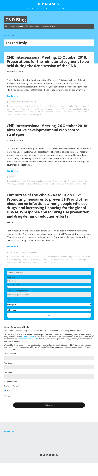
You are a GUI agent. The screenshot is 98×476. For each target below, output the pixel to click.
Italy (28, 109)
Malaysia (48, 109)
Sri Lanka (61, 184)
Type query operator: (15, 284)
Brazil (36, 106)
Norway (10, 111)
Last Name (8, 372)
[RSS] (58, 3)
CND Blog (15, 19)
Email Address (10, 354)
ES (41, 9)
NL (54, 9)
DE (33, 9)
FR (46, 9)
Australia (13, 256)
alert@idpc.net (27, 337)
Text (8, 396)
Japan (34, 109)
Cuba (71, 106)
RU (63, 9)
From (8, 302)
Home (6, 35)
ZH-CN (68, 9)
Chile (50, 106)
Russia (40, 111)
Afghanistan (14, 181)
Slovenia (57, 111)
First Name (8, 363)
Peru (25, 111)
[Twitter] (43, 3)
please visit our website (27, 339)
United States (27, 114)
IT (49, 9)
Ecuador (56, 181)
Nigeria (86, 109)
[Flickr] (49, 3)
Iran (23, 109)
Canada (43, 106)
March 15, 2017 (14, 222)
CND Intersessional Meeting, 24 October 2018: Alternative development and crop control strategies (47, 130)
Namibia (66, 109)
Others (33, 102)
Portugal (32, 111)
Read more (12, 96)
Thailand (83, 111)
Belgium (21, 256)
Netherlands (77, 109)
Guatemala (11, 259)
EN (37, 9)
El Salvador (72, 181)
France (78, 256)
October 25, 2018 (15, 72)
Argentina (20, 106)
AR (28, 9)
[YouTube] (53, 3)
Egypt (9, 109)
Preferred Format (11, 386)
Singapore (49, 111)
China (55, 106)
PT (58, 9)
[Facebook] (39, 3)
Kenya (38, 259)
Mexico (46, 259)
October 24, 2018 (15, 140)
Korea (40, 109)
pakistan (18, 111)
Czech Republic (81, 106)
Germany (16, 109)
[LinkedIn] (46, 3)
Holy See (21, 259)
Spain (65, 111)
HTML (9, 391)
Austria (29, 106)
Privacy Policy (9, 431)
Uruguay (37, 114)
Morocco (57, 109)
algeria (12, 106)
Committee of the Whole (19, 252)
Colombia (64, 106)
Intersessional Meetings (19, 102)
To (8, 307)
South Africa (19, 262)
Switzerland (74, 111)
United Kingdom (13, 114)
